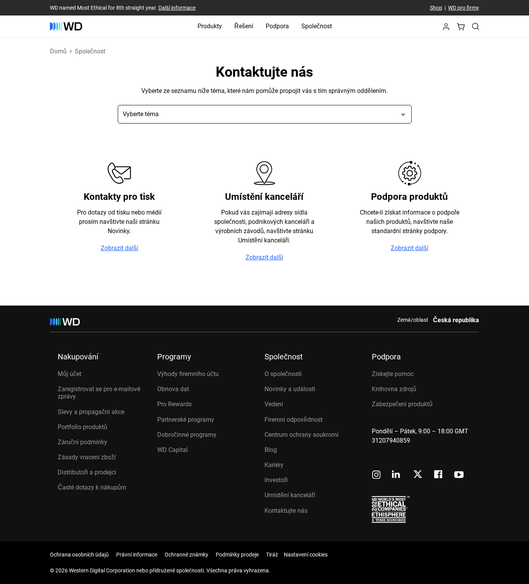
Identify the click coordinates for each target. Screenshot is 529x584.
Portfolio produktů (82, 427)
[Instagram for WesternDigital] (376, 475)
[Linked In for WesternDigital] (396, 475)
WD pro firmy (463, 8)
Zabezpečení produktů (402, 404)
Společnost (316, 26)
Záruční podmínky (82, 442)
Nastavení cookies (306, 554)
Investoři (276, 480)
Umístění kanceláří (289, 495)
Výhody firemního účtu (188, 374)
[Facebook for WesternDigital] (438, 475)
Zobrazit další (119, 248)
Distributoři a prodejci (87, 472)
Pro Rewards (174, 404)
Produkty (210, 26)
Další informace (177, 8)
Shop (436, 8)
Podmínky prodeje (237, 554)
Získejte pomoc (393, 374)
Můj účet (69, 374)
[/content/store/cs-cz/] (66, 26)
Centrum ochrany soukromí (301, 434)
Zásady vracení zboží (87, 457)
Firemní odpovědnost (293, 419)
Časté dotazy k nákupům (92, 487)
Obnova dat (173, 389)
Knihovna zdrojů (394, 389)
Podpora (277, 26)
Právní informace (136, 554)
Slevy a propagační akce (91, 412)
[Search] (475, 26)
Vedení (273, 404)
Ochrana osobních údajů (79, 554)
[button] (446, 28)
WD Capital (172, 449)
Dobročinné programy (186, 434)
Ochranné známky (186, 554)
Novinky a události (289, 389)
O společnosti (283, 374)
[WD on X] (417, 475)
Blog (270, 449)
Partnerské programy (185, 419)
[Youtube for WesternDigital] (459, 475)
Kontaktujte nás (285, 510)
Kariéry (273, 465)
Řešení (243, 26)
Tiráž (272, 554)
